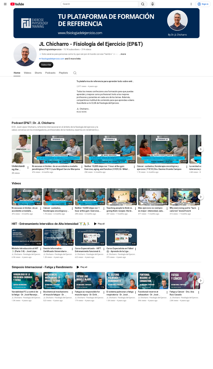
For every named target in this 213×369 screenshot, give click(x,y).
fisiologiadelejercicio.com (52, 59)
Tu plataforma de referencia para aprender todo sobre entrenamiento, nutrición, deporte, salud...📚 (106, 81)
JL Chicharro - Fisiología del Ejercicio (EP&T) (29, 254)
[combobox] (100, 4)
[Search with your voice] (152, 4)
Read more (82, 112)
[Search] (142, 4)
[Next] (201, 149)
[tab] (16, 72)
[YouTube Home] (17, 4)
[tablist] (106, 72)
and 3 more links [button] (73, 59)
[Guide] (5, 4)
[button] (82, 111)
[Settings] (191, 4)
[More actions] (28, 167)
